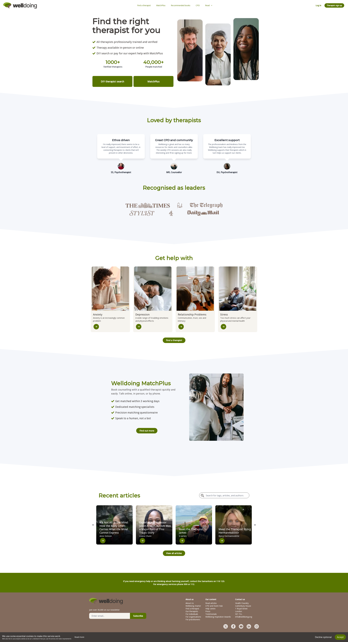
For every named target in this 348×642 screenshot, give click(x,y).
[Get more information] (96, 326)
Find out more (146, 430)
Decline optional (323, 637)
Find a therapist (174, 340)
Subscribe (138, 615)
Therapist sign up (334, 5)
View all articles (174, 553)
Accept (340, 637)
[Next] (255, 525)
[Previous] (93, 525)
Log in (318, 5)
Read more (79, 637)
